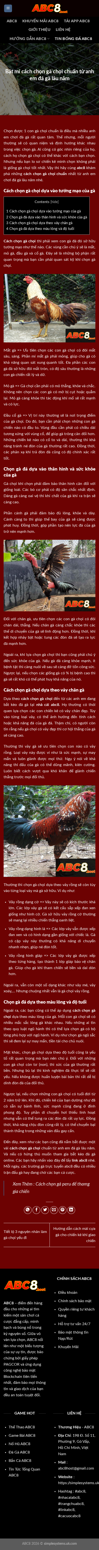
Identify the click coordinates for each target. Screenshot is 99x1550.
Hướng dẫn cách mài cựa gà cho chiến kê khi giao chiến (74, 1235)
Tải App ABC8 (77, 21)
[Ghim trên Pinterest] (63, 1210)
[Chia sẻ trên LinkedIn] (71, 1210)
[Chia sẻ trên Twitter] (45, 1210)
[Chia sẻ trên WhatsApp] (28, 1210)
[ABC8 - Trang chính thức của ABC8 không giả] (49, 8)
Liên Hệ (63, 30)
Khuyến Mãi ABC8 (40, 21)
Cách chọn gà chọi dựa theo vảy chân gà (39, 223)
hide (54, 202)
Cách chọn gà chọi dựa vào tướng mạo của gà (43, 211)
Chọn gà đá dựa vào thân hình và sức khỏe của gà (46, 217)
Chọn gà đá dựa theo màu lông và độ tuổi (40, 229)
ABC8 (12, 21)
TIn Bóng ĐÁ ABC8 (73, 39)
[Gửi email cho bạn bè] (54, 1210)
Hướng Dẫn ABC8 (28, 39)
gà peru (64, 1184)
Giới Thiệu (39, 30)
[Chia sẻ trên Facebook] (36, 1210)
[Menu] (8, 8)
